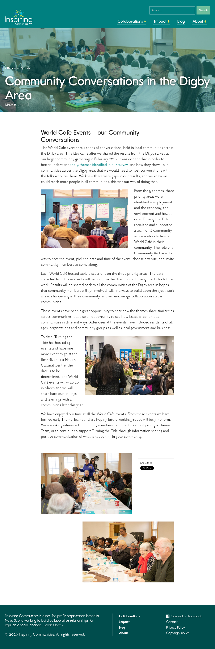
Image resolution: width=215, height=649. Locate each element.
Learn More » (53, 625)
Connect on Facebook (186, 616)
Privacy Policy (175, 627)
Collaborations (130, 21)
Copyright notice (178, 633)
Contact (171, 622)
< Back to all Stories (17, 68)
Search (203, 10)
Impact (160, 21)
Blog (181, 21)
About (198, 21)
